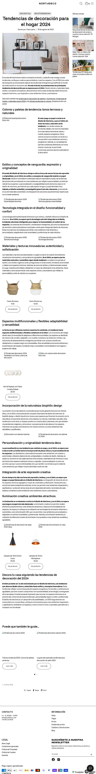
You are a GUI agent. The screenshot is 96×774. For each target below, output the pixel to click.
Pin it (44, 690)
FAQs (53, 716)
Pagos (54, 718)
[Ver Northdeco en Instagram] (58, 759)
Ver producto (12, 309)
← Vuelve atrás (7, 685)
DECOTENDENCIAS (42, 13)
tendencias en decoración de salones (31, 99)
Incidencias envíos (58, 724)
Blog (53, 730)
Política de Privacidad (9, 749)
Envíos (54, 722)
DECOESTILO (25, 13)
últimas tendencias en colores (40, 101)
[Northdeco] (48, 3)
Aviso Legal (6, 743)
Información (58, 712)
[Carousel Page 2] (36, 674)
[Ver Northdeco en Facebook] (53, 759)
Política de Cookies (9, 752)
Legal (5, 740)
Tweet (29, 690)
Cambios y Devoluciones (60, 727)
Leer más (9, 666)
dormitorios (51, 99)
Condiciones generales (10, 746)
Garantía (5, 755)
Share (37, 690)
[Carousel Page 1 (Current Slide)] (34, 674)
